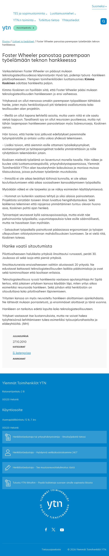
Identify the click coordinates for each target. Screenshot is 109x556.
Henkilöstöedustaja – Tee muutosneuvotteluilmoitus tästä (44, 468)
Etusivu (6, 42)
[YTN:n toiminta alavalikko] (35, 20)
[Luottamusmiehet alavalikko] (75, 14)
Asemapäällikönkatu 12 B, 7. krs (19, 420)
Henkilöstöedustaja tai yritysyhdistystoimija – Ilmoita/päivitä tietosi (49, 437)
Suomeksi (98, 6)
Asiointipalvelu (23, 28)
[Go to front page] (54, 518)
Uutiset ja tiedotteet (23, 42)
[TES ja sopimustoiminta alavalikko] (46, 14)
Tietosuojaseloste (51, 550)
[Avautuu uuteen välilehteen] (46, 530)
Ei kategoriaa (22, 353)
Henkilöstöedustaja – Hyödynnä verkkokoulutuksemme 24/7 (45, 453)
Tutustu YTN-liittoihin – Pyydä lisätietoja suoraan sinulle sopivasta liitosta (53, 483)
